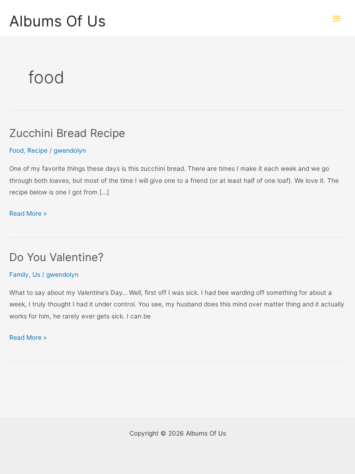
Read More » (28, 214)
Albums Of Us (57, 21)
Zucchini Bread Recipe (67, 133)
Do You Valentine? (56, 257)
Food (16, 150)
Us (36, 274)
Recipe (37, 150)
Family (19, 274)
